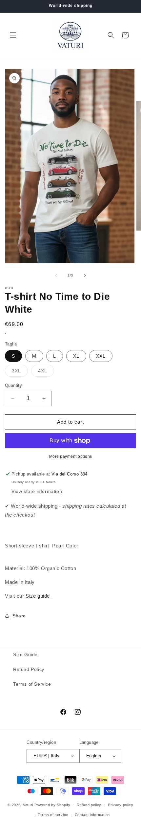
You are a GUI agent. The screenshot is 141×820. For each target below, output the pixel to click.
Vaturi (28, 805)
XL (76, 356)
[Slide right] (85, 275)
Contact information (92, 815)
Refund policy (89, 805)
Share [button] (19, 615)
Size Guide (25, 654)
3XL (20, 372)
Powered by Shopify (52, 805)
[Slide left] (56, 275)
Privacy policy (120, 805)
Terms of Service (32, 684)
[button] (13, 35)
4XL (46, 372)
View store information (36, 491)
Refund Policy (28, 669)
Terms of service (53, 815)
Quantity (13, 385)
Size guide (38, 596)
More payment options (70, 456)
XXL (101, 356)
